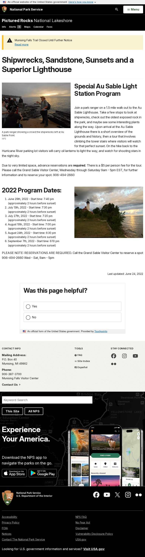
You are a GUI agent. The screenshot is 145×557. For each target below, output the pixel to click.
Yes (34, 306)
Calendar (38, 26)
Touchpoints (100, 331)
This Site (12, 411)
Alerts (14, 26)
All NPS (33, 411)
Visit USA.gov (94, 549)
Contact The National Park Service (23, 539)
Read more (22, 44)
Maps (27, 26)
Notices (6, 533)
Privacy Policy (10, 522)
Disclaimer (82, 528)
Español (82, 367)
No (34, 317)
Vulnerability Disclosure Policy (94, 533)
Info (4, 26)
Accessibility (9, 516)
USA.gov (81, 539)
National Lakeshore (37, 20)
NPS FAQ (81, 516)
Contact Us (10, 384)
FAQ (79, 354)
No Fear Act (83, 522)
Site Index (83, 360)
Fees (49, 26)
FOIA (5, 528)
